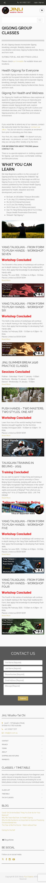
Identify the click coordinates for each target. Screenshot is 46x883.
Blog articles (9, 840)
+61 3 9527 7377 (24, 2)
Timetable (6, 794)
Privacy (5, 744)
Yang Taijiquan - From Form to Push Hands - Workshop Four (23, 583)
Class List (6, 790)
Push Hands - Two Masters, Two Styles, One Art (23, 410)
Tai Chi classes (8, 797)
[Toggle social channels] (4, 2)
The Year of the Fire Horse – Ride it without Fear (19, 825)
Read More (6, 280)
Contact (5, 741)
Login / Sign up (39, 2)
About (4, 752)
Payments (5, 759)
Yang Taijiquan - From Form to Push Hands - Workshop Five (23, 524)
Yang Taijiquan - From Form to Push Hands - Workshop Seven (23, 250)
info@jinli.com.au (11, 733)
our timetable (18, 61)
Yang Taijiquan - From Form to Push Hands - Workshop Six (23, 307)
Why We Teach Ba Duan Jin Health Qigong (17, 818)
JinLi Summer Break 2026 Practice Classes (20, 364)
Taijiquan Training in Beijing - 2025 (18, 464)
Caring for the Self (8, 830)
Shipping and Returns (10, 756)
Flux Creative (28, 877)
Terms (4, 748)
